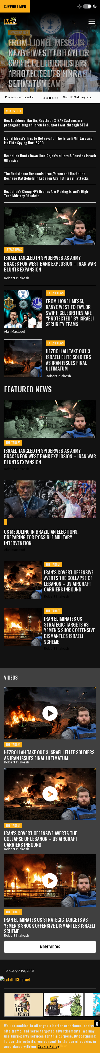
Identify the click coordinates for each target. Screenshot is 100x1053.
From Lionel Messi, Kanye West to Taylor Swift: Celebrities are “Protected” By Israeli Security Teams (70, 312)
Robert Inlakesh (16, 277)
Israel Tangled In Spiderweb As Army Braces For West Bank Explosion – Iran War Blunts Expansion (50, 263)
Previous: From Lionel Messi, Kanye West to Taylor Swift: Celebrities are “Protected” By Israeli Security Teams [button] (21, 97)
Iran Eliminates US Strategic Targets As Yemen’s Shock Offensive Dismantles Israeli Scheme (69, 630)
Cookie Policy (48, 1046)
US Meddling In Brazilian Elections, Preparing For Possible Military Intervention (41, 537)
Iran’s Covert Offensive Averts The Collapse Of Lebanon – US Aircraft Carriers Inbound (69, 581)
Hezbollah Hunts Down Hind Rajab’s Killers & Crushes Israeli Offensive (50, 158)
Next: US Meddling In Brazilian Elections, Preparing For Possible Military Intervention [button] (79, 97)
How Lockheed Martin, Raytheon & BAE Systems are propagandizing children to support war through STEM (46, 122)
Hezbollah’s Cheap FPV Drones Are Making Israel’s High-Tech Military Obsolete (46, 193)
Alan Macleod (14, 331)
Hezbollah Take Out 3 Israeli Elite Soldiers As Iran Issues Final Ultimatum (48, 67)
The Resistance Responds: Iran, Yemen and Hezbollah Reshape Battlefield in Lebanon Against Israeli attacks (46, 175)
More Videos (50, 946)
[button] (87, 6)
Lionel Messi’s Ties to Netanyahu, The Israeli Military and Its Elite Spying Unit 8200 (48, 140)
